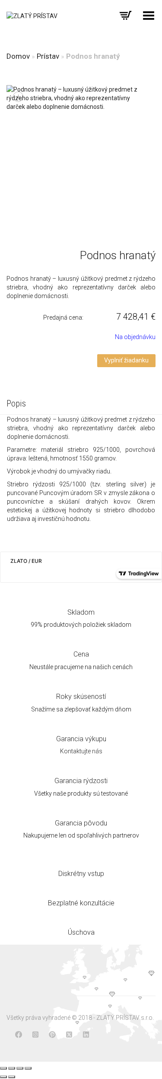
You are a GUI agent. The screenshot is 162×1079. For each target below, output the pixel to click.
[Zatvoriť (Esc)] (3, 1068)
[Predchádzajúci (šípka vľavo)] (3, 1077)
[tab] (81, 404)
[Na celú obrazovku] (19, 1068)
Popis (16, 403)
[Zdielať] (11, 1068)
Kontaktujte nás (81, 751)
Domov (18, 56)
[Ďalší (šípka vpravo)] (11, 1077)
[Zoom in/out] (28, 1068)
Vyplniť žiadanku (126, 360)
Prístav (48, 56)
